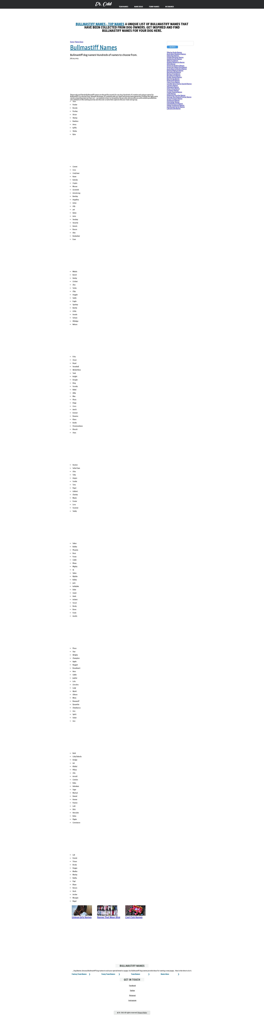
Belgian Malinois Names (175, 71)
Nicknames (169, 7)
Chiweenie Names (173, 87)
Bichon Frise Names (173, 74)
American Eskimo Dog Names (177, 67)
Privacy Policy (142, 1013)
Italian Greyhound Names (175, 105)
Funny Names (154, 7)
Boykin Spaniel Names (174, 77)
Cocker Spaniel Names (174, 92)
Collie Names (171, 94)
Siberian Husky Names (174, 52)
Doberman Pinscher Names (176, 95)
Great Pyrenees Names (174, 99)
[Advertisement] (114, 77)
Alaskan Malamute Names (175, 62)
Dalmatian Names (173, 56)
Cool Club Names (133, 917)
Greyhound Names (173, 100)
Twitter (132, 991)
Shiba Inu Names (172, 61)
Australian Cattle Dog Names (177, 69)
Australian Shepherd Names (176, 54)
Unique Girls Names (82, 917)
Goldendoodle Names (174, 59)
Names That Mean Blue (108, 917)
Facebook (132, 986)
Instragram (132, 1000)
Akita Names (171, 64)
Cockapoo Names (173, 90)
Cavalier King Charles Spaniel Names (179, 84)
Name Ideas (79, 42)
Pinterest (132, 996)
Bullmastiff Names (93, 47)
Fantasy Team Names (79, 974)
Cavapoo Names (172, 85)
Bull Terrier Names (173, 79)
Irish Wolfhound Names (175, 104)
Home (72, 42)
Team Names (135, 974)
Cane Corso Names (173, 82)
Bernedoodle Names (174, 72)
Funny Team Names (108, 974)
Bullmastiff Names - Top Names (100, 24)
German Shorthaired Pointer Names (179, 97)
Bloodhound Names (173, 76)
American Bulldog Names (175, 66)
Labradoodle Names (174, 109)
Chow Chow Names (173, 89)
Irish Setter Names (173, 102)
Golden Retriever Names (175, 57)
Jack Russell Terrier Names (176, 107)
